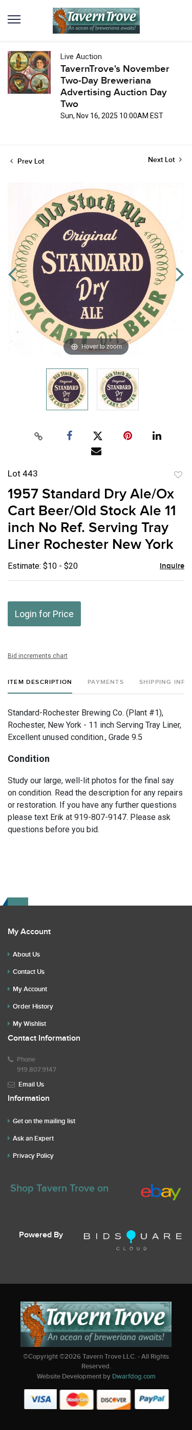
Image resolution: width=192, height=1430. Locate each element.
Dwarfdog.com (134, 1376)
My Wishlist (29, 1024)
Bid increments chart (38, 655)
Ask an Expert (33, 1138)
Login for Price (44, 613)
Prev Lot (29, 161)
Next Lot (162, 159)
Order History (33, 1006)
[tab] (40, 686)
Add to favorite (178, 475)
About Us (26, 954)
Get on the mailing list (44, 1121)
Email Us (31, 1084)
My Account (30, 989)
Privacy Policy (33, 1156)
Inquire (172, 566)
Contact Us (29, 972)
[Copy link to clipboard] (38, 436)
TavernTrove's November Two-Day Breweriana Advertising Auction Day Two (114, 86)
